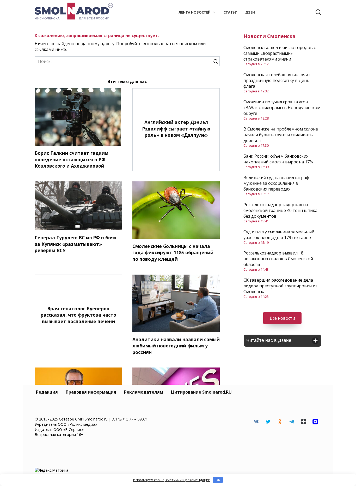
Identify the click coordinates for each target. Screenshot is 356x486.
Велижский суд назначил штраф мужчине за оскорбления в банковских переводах (276, 183)
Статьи (230, 12)
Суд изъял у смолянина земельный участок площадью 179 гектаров (278, 234)
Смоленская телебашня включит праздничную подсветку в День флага (276, 80)
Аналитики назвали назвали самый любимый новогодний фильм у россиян (176, 345)
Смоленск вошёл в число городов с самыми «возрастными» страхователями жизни (279, 53)
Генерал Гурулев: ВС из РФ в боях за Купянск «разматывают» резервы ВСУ (75, 243)
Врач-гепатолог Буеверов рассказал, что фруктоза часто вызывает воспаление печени (78, 314)
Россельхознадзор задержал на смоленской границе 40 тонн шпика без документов (280, 210)
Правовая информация (91, 392)
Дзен (250, 12)
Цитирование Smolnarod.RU (201, 392)
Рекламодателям (143, 392)
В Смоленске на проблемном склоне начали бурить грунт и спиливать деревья (280, 134)
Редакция (47, 392)
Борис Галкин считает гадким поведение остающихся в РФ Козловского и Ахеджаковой (71, 159)
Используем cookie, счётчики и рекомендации (171, 479)
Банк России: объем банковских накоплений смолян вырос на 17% (278, 159)
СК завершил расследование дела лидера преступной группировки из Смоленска (280, 285)
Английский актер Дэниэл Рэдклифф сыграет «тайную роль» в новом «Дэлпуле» (176, 128)
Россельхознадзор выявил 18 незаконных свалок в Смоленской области (278, 258)
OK (218, 479)
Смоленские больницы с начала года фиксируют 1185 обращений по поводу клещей (172, 252)
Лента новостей (195, 12)
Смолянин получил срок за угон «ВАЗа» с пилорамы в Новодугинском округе (281, 107)
